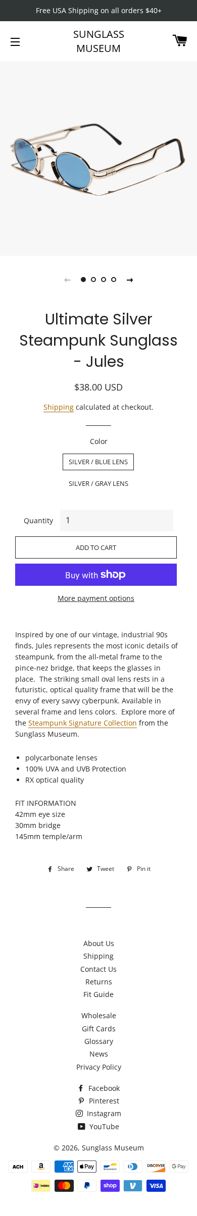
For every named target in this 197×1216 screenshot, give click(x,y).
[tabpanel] (98, 157)
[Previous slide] (67, 279)
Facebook (103, 1088)
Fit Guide (98, 994)
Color (99, 441)
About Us (98, 943)
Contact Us (98, 969)
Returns (98, 981)
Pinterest (103, 1101)
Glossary (98, 1041)
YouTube (103, 1126)
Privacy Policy (98, 1067)
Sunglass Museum (98, 41)
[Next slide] (130, 279)
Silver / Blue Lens (98, 461)
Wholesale (98, 1015)
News (98, 1054)
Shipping (58, 407)
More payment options (96, 598)
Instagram (103, 1113)
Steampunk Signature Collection (82, 723)
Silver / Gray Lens (98, 483)
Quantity (38, 520)
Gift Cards (99, 1028)
